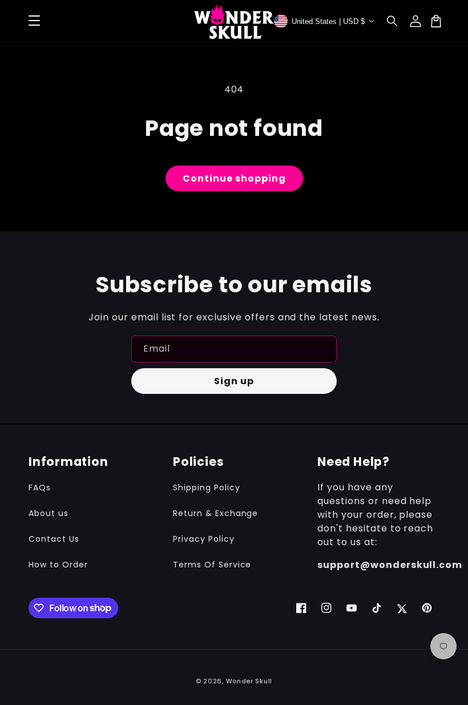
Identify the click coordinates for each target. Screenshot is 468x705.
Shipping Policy (206, 487)
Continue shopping (234, 178)
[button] (392, 21)
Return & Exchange (215, 513)
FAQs (40, 487)
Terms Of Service (212, 564)
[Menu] (34, 21)
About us (48, 513)
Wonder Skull (249, 681)
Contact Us (54, 539)
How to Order (58, 564)
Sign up (234, 381)
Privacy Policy (203, 539)
